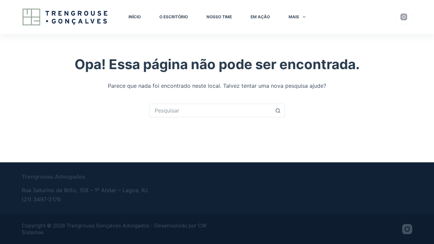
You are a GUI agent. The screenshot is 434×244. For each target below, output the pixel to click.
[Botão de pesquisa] (278, 110)
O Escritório (173, 16)
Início (135, 16)
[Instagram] (403, 16)
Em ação (260, 16)
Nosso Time (219, 16)
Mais (294, 16)
